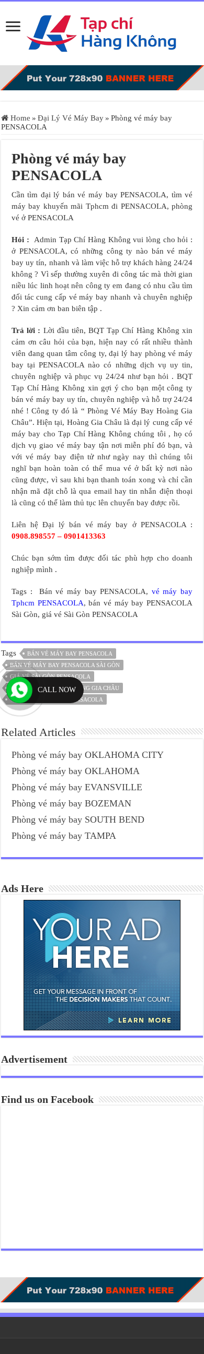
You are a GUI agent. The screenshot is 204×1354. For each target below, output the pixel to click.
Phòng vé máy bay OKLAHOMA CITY (88, 755)
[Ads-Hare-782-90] (102, 77)
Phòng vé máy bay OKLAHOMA (76, 771)
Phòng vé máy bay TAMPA (64, 835)
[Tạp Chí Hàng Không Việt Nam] (102, 31)
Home (19, 118)
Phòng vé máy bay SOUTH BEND (78, 819)
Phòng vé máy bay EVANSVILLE (77, 787)
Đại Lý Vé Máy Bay (71, 118)
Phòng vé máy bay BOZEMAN (71, 803)
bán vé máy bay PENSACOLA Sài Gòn (65, 665)
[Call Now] (19, 690)
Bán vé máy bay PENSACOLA (69, 653)
